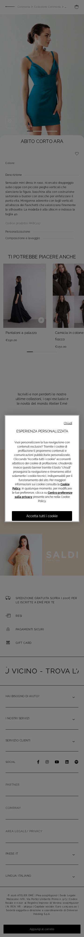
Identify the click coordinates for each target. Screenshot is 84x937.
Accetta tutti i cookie (42, 516)
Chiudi (68, 423)
